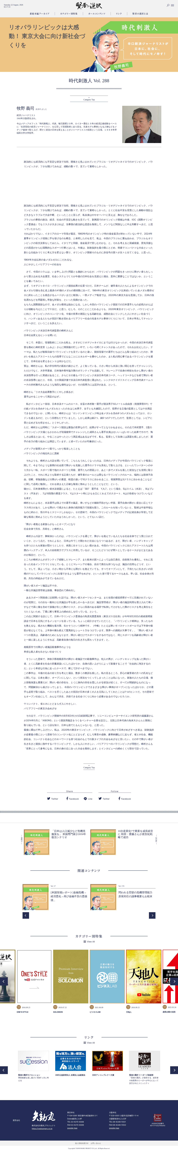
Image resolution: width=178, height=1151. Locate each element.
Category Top (89, 100)
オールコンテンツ (96, 13)
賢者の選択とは (140, 13)
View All (91, 941)
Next (152, 915)
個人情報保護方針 (82, 1143)
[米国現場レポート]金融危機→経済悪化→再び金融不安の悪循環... (69, 896)
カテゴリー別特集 (69, 13)
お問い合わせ (96, 1143)
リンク (119, 13)
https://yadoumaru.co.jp (42, 1128)
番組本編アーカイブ (39, 13)
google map (72, 1128)
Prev (26, 915)
